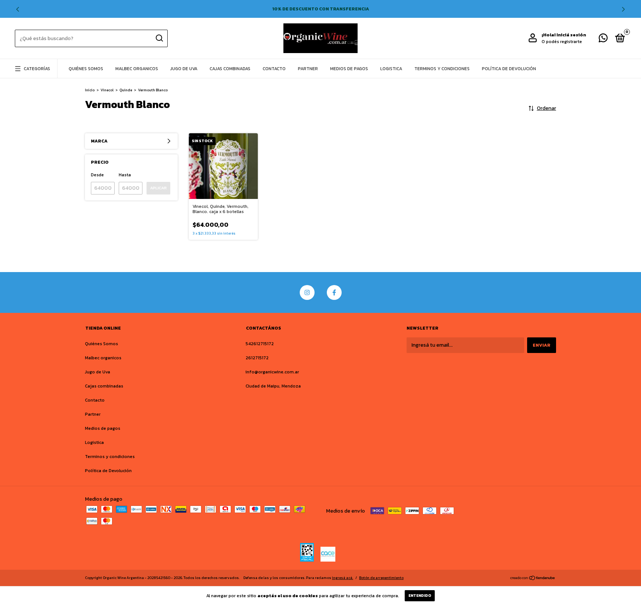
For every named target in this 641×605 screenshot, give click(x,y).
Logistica (391, 68)
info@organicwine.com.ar (272, 372)
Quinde (125, 90)
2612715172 (257, 357)
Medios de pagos (349, 68)
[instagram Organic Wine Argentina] (307, 292)
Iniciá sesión (571, 35)
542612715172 (260, 343)
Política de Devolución (509, 68)
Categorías (37, 68)
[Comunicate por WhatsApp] (603, 40)
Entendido (419, 595)
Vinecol (107, 90)
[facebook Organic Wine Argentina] (334, 292)
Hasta (125, 174)
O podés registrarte (562, 41)
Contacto (274, 68)
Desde (97, 174)
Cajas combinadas (230, 68)
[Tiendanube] (533, 578)
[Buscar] (159, 38)
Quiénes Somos (86, 68)
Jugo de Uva (183, 68)
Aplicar (158, 188)
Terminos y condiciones (442, 68)
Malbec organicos (136, 68)
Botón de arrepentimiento (381, 578)
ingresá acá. (342, 578)
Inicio (90, 90)
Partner (308, 68)
